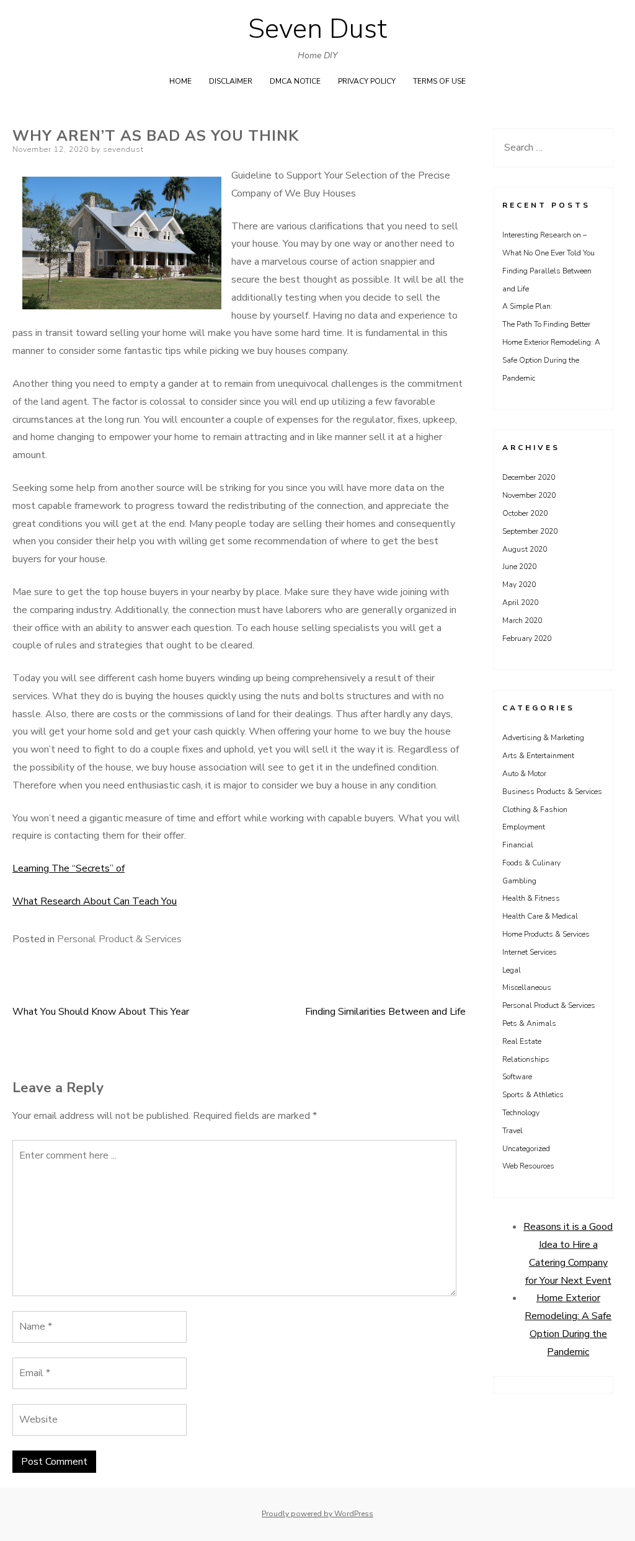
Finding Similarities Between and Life (385, 1011)
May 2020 (519, 584)
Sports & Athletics (533, 1095)
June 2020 (519, 567)
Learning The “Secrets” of (68, 868)
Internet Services (529, 952)
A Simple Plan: (527, 306)
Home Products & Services (546, 934)
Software (517, 1077)
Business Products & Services (552, 792)
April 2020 (520, 602)
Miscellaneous (526, 987)
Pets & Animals (529, 1023)
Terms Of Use (439, 81)
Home (180, 81)
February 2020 (526, 638)
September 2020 (529, 531)
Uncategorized (526, 1149)
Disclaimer (230, 81)
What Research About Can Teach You (94, 901)
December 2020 (528, 477)
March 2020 (522, 620)
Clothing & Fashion (534, 810)
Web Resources (528, 1166)
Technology (521, 1113)
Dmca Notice (295, 81)
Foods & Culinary (531, 863)
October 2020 (525, 513)
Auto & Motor (524, 774)
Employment (523, 827)
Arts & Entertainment (538, 756)
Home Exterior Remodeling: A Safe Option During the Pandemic (551, 360)
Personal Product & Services (119, 939)
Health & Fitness (531, 898)
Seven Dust (317, 29)
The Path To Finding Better (546, 324)
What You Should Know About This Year (100, 1011)
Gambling (519, 881)
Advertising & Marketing (543, 738)
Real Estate (521, 1041)
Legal (511, 970)
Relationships (525, 1059)
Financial (517, 845)
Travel (512, 1131)
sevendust (123, 149)
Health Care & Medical (540, 916)
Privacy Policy (367, 81)
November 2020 (529, 495)
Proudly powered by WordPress (317, 1514)
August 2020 (524, 549)
